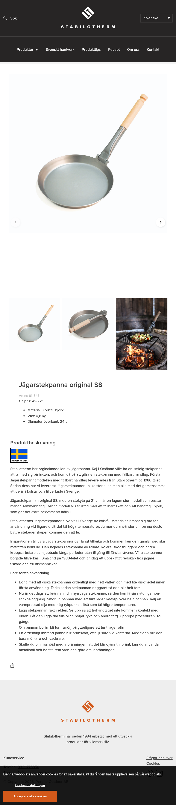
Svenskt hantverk (60, 49)
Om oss (133, 49)
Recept (114, 49)
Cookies (153, 763)
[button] (160, 222)
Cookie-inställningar (30, 785)
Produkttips (91, 49)
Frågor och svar (159, 758)
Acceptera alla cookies (30, 796)
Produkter (25, 49)
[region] (88, 785)
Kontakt (153, 49)
